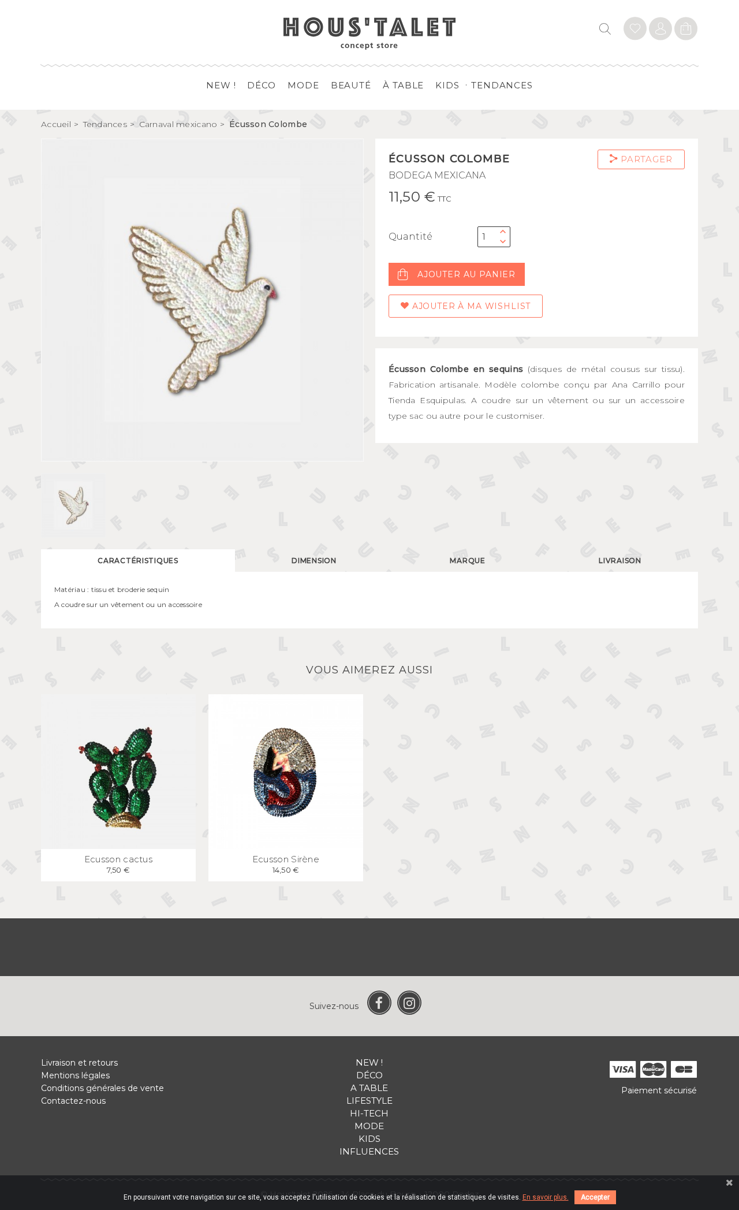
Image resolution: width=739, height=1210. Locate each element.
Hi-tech (369, 1113)
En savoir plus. (545, 1197)
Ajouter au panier (466, 274)
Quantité (410, 236)
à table (403, 85)
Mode (303, 85)
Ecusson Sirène (285, 859)
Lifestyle (369, 1100)
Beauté (351, 85)
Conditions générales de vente (102, 1088)
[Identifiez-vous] (635, 30)
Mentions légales (75, 1075)
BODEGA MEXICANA (437, 175)
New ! (221, 85)
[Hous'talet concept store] (369, 32)
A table (369, 1087)
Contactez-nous (73, 1101)
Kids (447, 85)
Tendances (502, 85)
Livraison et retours (79, 1063)
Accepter (595, 1197)
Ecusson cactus (118, 859)
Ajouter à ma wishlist (470, 306)
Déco (261, 85)
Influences (369, 1151)
